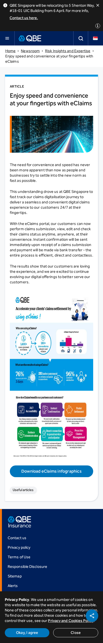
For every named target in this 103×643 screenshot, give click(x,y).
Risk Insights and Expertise (67, 51)
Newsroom (30, 51)
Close (76, 632)
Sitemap (15, 576)
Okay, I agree (27, 632)
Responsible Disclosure (27, 566)
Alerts (13, 585)
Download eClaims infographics (51, 471)
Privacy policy (19, 547)
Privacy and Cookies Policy (70, 620)
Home (10, 51)
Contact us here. (24, 18)
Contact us (17, 538)
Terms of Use (19, 557)
